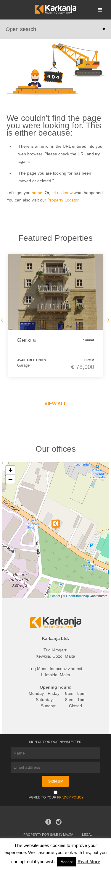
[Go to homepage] (55, 11)
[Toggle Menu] (100, 9)
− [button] (10, 479)
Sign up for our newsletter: (55, 742)
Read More (89, 861)
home (37, 192)
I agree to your (55, 797)
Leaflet (55, 595)
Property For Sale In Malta (48, 834)
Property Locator (62, 200)
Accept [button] (67, 862)
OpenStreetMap (77, 595)
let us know (62, 192)
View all (55, 403)
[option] (55, 315)
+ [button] (10, 470)
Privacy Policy (70, 797)
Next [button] (107, 320)
